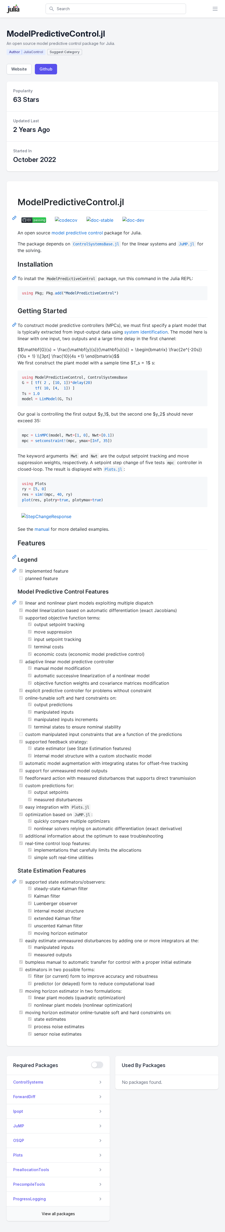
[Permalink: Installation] (15, 277)
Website (19, 69)
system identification (146, 332)
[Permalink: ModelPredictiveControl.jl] (15, 217)
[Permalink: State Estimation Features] (15, 881)
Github (46, 69)
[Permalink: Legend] (15, 570)
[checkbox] (97, 1065)
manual (42, 529)
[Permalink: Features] (15, 556)
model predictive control (77, 232)
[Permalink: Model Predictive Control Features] (15, 602)
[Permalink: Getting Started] (15, 324)
